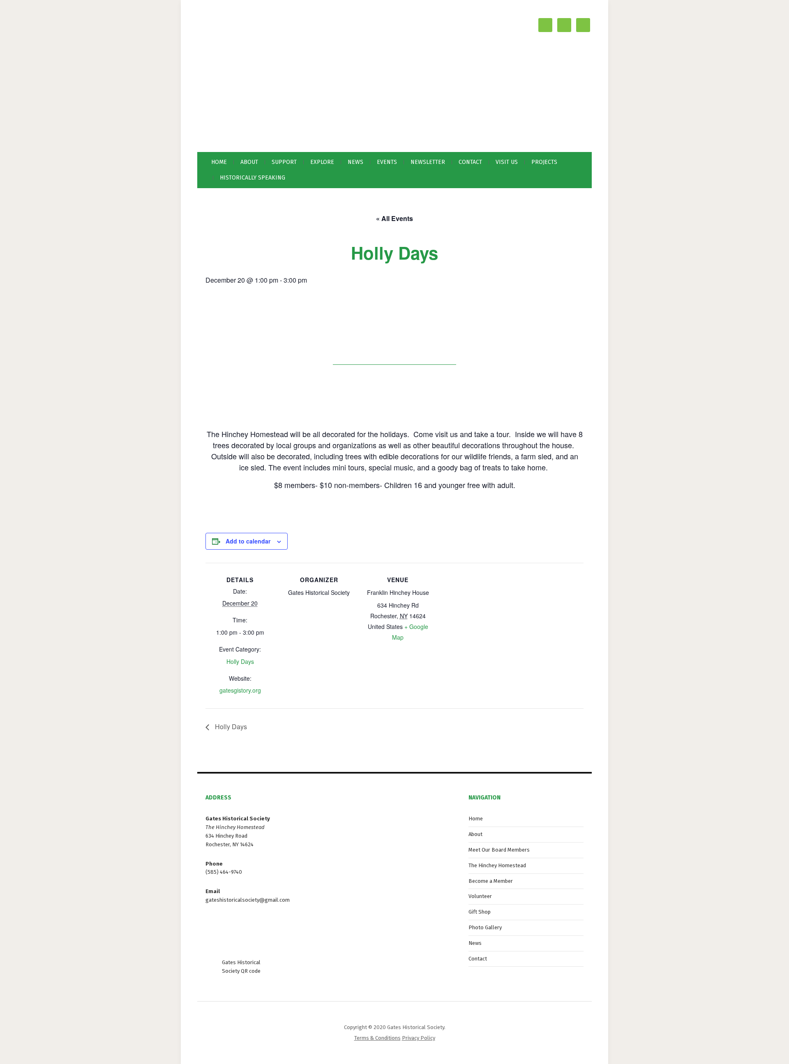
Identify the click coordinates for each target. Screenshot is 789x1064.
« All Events (394, 218)
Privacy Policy (418, 1038)
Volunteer (480, 896)
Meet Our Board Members (499, 850)
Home (219, 162)
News (355, 162)
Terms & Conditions (377, 1038)
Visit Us (507, 162)
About (475, 834)
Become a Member (490, 881)
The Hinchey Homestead (497, 865)
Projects (544, 162)
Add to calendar (248, 541)
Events (387, 162)
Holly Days (240, 661)
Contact (470, 162)
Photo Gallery (485, 927)
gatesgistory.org (240, 690)
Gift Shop (479, 912)
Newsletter (428, 162)
